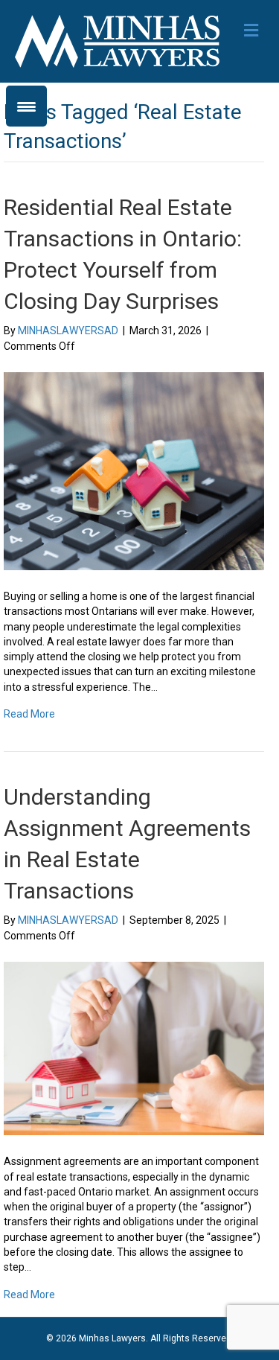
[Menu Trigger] (26, 106)
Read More (29, 714)
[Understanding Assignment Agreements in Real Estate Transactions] (134, 1047)
